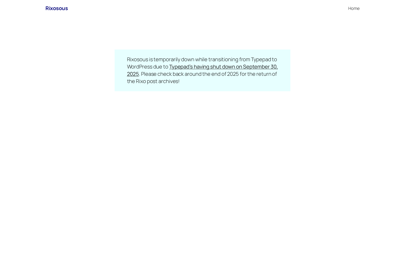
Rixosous (56, 8)
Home (354, 8)
